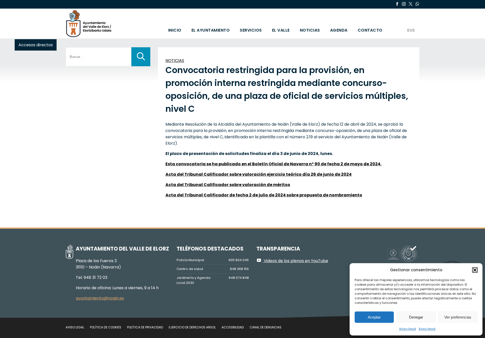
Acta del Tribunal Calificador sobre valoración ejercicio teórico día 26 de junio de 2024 (258, 174)
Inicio (174, 30)
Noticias (310, 30)
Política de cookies (105, 327)
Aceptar (374, 317)
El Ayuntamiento (210, 30)
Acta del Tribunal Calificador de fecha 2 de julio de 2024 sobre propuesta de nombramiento (263, 195)
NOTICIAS (174, 60)
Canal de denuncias (265, 327)
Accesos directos (35, 45)
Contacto (370, 30)
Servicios (251, 30)
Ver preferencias (457, 317)
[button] (474, 270)
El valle (281, 30)
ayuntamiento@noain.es (100, 298)
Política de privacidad (145, 327)
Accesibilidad (233, 327)
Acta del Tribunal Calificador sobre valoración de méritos (227, 185)
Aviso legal (407, 329)
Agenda (339, 30)
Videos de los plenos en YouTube (295, 261)
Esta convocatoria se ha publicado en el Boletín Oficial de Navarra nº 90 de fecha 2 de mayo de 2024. (273, 164)
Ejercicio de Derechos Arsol (192, 327)
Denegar (416, 317)
